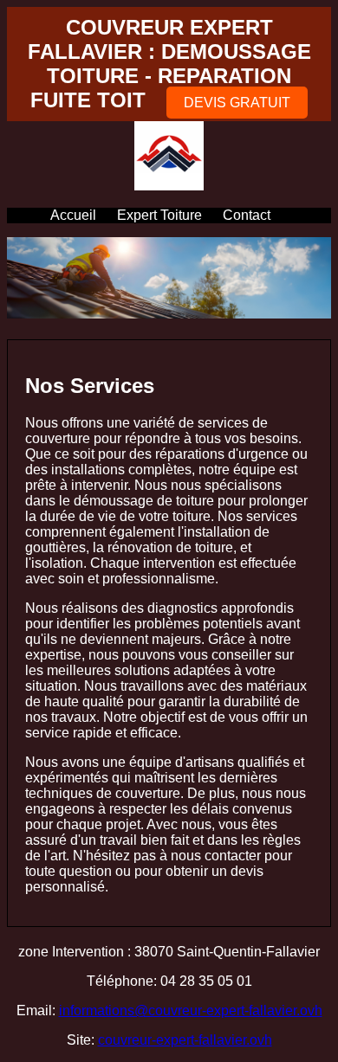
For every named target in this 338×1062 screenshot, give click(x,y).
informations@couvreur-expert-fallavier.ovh (190, 1010)
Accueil (73, 215)
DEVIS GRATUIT (237, 102)
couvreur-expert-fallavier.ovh (185, 1040)
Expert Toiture (159, 215)
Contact (246, 215)
